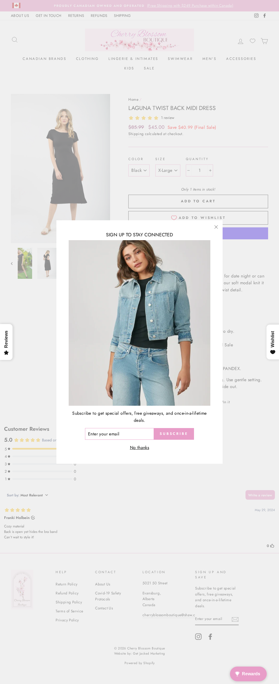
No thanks (139, 447)
